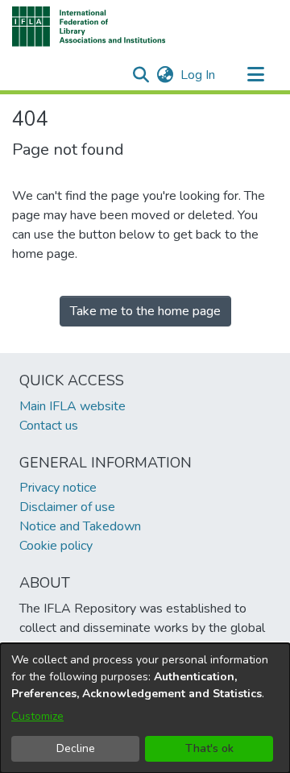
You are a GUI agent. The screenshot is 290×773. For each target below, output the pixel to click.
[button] (89, 26)
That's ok (209, 748)
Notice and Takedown (80, 526)
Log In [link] (198, 75)
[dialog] (145, 708)
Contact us (48, 425)
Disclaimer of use (67, 507)
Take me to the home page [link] (145, 311)
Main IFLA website (72, 406)
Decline (75, 748)
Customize (37, 716)
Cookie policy (56, 546)
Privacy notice (58, 488)
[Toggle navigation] (255, 75)
